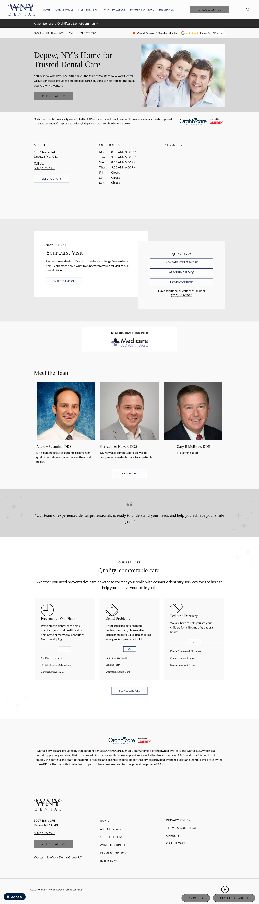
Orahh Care (176, 843)
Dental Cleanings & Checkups (56, 664)
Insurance (166, 9)
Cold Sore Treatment (51, 657)
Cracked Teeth (113, 664)
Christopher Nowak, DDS (118, 446)
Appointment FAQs (181, 272)
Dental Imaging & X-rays (182, 664)
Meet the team (129, 473)
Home (47, 9)
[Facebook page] (225, 889)
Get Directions (52, 178)
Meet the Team (88, 9)
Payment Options (142, 9)
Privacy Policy (178, 820)
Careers (173, 835)
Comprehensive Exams (52, 671)
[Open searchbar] (248, 9)
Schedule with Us (209, 9)
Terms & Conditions (182, 827)
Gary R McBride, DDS (193, 446)
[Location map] (195, 175)
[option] (66, 423)
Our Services (64, 9)
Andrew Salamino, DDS (53, 446)
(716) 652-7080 (88, 33)
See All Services (129, 690)
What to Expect (114, 9)
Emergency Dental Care (118, 671)
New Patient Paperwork (181, 262)
